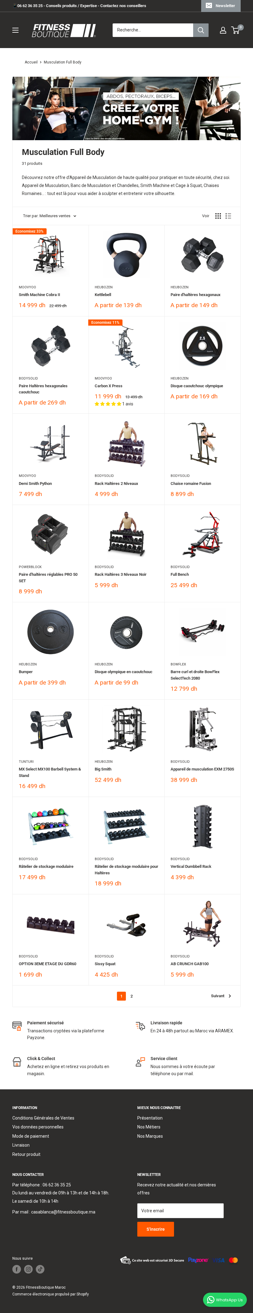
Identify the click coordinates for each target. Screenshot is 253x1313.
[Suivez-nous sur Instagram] (28, 1269)
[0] (235, 30)
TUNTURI (26, 762)
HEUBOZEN (104, 287)
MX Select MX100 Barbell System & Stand (50, 772)
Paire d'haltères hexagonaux (196, 294)
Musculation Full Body (62, 62)
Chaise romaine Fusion (191, 483)
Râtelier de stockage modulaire (46, 866)
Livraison (21, 1145)
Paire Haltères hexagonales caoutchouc (43, 389)
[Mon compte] (223, 30)
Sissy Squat (105, 963)
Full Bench (180, 574)
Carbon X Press (108, 386)
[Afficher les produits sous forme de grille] (218, 216)
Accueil (31, 62)
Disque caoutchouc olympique (197, 386)
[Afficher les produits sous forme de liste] (228, 216)
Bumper (26, 671)
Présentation (150, 1118)
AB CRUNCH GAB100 (190, 963)
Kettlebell (103, 294)
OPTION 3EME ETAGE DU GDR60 (47, 963)
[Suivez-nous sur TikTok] (40, 1269)
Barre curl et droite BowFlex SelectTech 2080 (195, 674)
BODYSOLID (28, 378)
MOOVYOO (27, 287)
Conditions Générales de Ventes (43, 1118)
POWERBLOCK (30, 567)
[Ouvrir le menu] (15, 30)
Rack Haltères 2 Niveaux (116, 483)
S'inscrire (156, 1229)
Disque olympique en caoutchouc (123, 671)
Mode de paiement (30, 1136)
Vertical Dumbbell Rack (191, 866)
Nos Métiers (148, 1126)
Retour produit (26, 1154)
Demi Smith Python (35, 483)
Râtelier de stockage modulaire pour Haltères (126, 869)
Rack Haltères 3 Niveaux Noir (121, 574)
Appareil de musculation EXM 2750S (202, 769)
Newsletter (225, 5)
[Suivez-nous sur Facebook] (16, 1269)
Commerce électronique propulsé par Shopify (50, 1294)
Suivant (217, 996)
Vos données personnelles (38, 1126)
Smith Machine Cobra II (39, 294)
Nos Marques (150, 1136)
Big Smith (103, 769)
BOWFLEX (178, 664)
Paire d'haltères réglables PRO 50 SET (48, 577)
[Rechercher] (201, 30)
